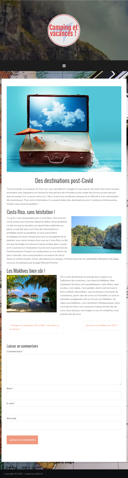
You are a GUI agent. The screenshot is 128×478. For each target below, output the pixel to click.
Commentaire (15, 351)
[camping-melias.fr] (64, 30)
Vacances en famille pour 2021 (101, 325)
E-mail (11, 403)
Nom (10, 388)
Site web (11, 418)
